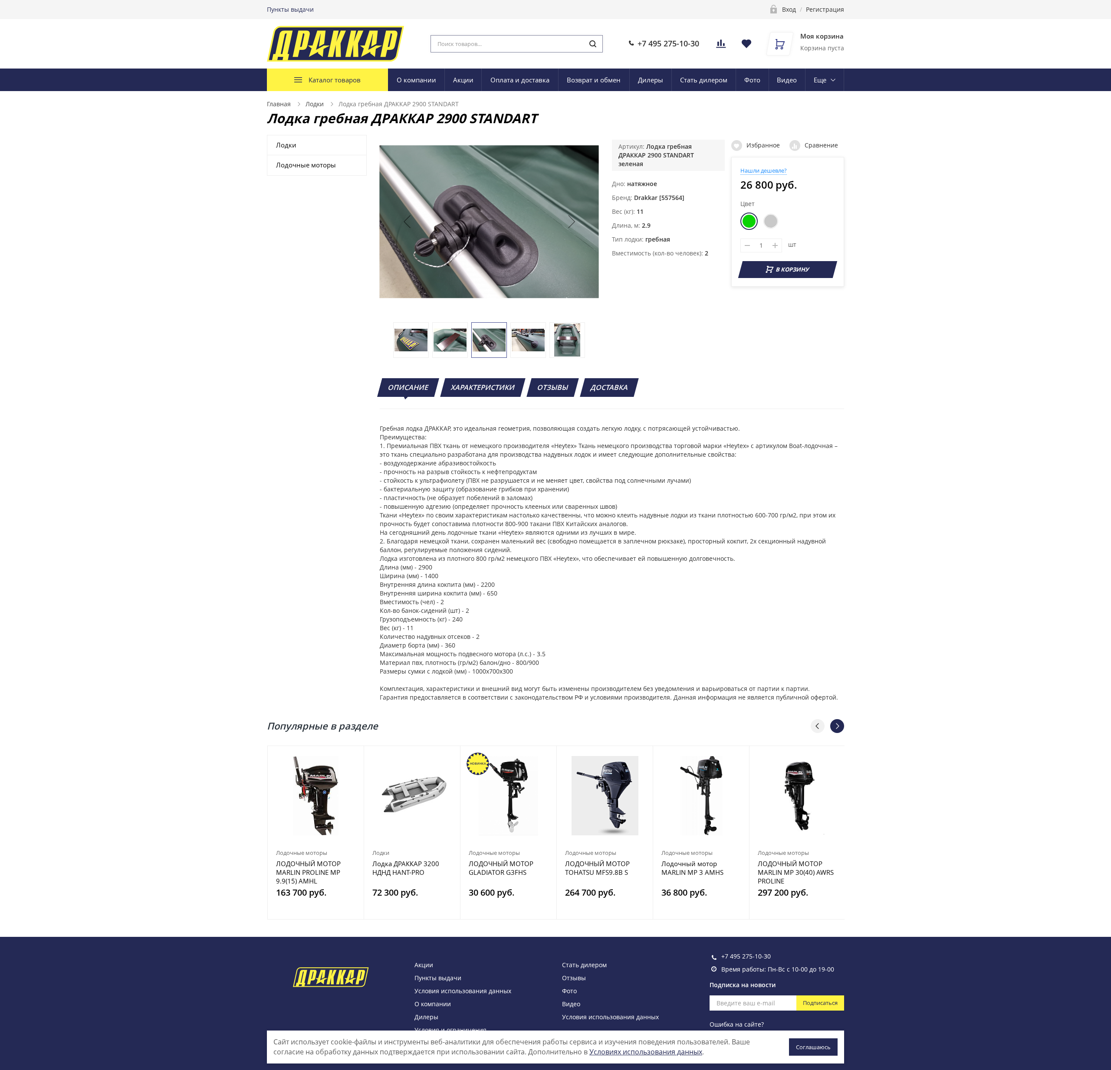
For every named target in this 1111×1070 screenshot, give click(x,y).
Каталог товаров (335, 79)
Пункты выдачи (290, 9)
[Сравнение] (352, 757)
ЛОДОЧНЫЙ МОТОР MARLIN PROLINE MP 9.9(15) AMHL (308, 872)
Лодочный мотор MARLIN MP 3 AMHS (692, 868)
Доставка (609, 387)
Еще (820, 79)
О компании (416, 79)
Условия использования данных (462, 991)
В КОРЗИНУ (792, 269)
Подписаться (820, 1003)
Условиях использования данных (645, 1052)
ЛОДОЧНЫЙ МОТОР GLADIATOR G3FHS (501, 868)
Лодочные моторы (306, 164)
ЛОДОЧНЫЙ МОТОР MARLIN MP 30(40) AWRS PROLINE (796, 872)
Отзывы (552, 387)
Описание (408, 387)
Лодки (315, 104)
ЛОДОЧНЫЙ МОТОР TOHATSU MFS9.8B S (597, 868)
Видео (787, 79)
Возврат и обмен (594, 79)
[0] (721, 46)
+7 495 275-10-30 (668, 43)
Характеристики (483, 387)
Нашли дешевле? (763, 170)
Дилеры (650, 79)
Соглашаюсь (813, 1047)
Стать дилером (703, 79)
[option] (316, 832)
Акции (463, 79)
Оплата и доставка (519, 79)
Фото (752, 79)
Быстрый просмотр (315, 795)
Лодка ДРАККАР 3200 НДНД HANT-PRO (405, 868)
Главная (279, 104)
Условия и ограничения (450, 1030)
